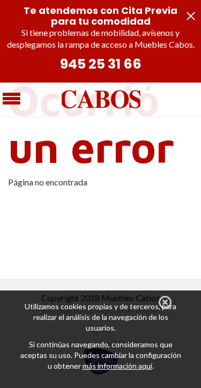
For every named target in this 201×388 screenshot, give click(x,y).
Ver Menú (11, 100)
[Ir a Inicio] (101, 98)
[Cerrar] (165, 302)
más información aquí (117, 365)
